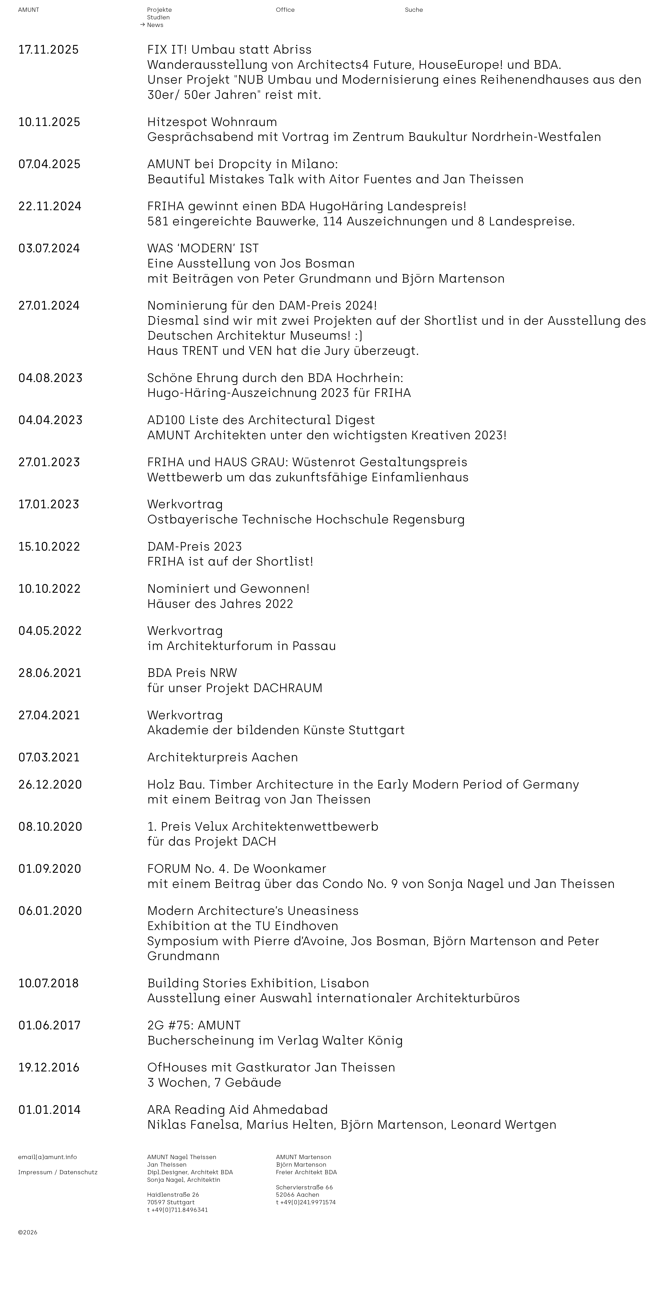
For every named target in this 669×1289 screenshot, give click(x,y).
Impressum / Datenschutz (58, 1172)
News (155, 24)
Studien (158, 17)
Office (285, 9)
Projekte (159, 9)
